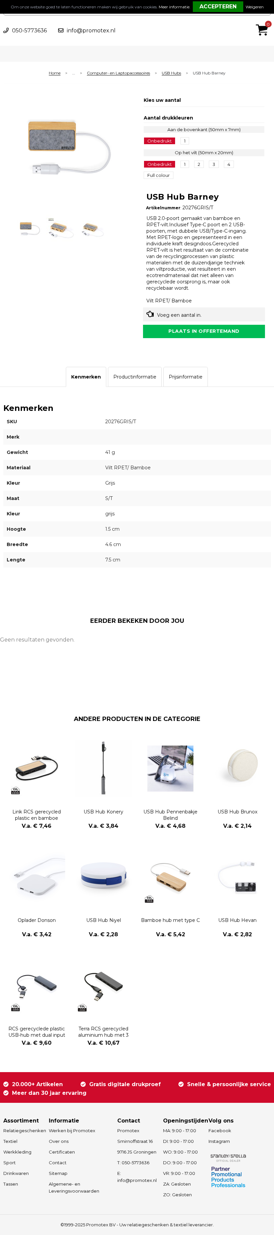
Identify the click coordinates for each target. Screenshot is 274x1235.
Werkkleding (17, 1152)
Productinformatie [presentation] (134, 377)
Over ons (58, 1141)
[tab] (86, 377)
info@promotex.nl (91, 30)
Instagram (219, 1141)
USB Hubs (171, 73)
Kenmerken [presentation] (86, 377)
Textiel (10, 1141)
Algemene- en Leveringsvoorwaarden (74, 1187)
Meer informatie (174, 6)
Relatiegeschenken (23, 1130)
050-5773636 (29, 30)
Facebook (220, 1130)
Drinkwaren (16, 1173)
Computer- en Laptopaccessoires (118, 73)
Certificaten (62, 1152)
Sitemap (58, 1173)
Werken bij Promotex (72, 1130)
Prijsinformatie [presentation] (185, 377)
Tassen (10, 1184)
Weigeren (255, 6)
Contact (57, 1162)
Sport (9, 1162)
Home (54, 73)
